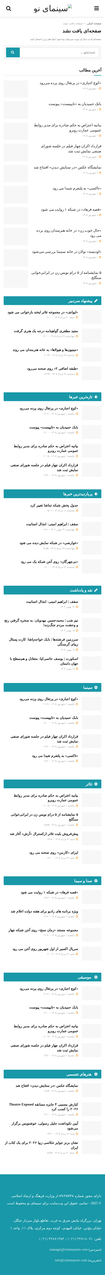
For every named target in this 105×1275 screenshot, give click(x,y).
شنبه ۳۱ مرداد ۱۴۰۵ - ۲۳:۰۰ (61, 858)
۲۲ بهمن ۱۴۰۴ (68, 606)
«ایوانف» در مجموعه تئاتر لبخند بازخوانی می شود (43, 312)
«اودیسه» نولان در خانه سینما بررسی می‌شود (66, 252)
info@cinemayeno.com (71, 1260)
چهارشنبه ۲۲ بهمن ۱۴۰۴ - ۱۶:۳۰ (59, 529)
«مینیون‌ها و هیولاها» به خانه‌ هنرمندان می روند (45, 350)
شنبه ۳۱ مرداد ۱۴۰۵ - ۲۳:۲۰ (61, 1133)
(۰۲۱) (72, 1239)
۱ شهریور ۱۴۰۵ (91, 88)
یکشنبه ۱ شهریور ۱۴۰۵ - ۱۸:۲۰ (59, 761)
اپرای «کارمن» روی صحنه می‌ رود (53, 852)
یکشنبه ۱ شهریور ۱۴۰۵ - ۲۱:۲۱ (59, 413)
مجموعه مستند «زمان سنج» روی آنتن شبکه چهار (43, 930)
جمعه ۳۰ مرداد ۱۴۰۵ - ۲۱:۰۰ (61, 317)
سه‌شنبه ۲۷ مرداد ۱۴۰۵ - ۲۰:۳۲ (59, 355)
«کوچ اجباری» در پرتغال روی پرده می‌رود (70, 83)
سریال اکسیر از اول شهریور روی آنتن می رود (45, 949)
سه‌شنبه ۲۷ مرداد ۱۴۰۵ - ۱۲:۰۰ (59, 567)
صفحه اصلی (94, 23)
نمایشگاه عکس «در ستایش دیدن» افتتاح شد (67, 167)
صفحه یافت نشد (73, 23)
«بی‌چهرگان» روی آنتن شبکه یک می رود (49, 561)
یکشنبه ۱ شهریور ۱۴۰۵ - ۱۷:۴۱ (59, 897)
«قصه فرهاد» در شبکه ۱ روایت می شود (71, 209)
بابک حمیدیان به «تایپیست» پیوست (75, 104)
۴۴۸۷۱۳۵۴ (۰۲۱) (51, 1239)
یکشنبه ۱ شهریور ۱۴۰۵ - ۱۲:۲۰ (59, 916)
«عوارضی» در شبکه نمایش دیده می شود (49, 543)
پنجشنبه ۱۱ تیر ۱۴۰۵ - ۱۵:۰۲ (61, 510)
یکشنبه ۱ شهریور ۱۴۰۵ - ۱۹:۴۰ (59, 475)
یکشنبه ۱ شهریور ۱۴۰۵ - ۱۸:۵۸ (59, 1090)
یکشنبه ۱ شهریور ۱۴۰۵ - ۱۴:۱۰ (59, 1114)
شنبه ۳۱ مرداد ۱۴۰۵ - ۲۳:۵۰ (61, 839)
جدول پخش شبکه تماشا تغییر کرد (54, 505)
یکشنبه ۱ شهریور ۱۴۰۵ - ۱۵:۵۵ (59, 824)
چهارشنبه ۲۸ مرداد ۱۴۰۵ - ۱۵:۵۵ (59, 548)
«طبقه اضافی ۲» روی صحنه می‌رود (52, 368)
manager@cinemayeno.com (69, 1249)
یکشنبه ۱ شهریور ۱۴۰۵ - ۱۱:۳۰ (59, 935)
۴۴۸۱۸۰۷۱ (85, 1239)
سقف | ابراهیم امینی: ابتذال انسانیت (52, 524)
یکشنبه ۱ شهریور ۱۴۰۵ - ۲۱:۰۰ (59, 432)
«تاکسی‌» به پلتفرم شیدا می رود (76, 188)
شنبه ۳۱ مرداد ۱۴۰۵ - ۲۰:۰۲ (61, 954)
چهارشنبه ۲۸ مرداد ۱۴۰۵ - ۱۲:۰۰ (59, 336)
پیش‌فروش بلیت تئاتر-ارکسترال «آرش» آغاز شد (44, 834)
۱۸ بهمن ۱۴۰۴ (68, 630)
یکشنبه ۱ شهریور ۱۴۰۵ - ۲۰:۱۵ (59, 456)
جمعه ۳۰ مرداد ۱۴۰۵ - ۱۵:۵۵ (61, 1152)
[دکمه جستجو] (13, 52)
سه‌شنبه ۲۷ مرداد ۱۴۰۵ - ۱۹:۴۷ (59, 374)
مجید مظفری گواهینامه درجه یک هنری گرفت (46, 331)
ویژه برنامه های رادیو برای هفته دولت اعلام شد (44, 911)
